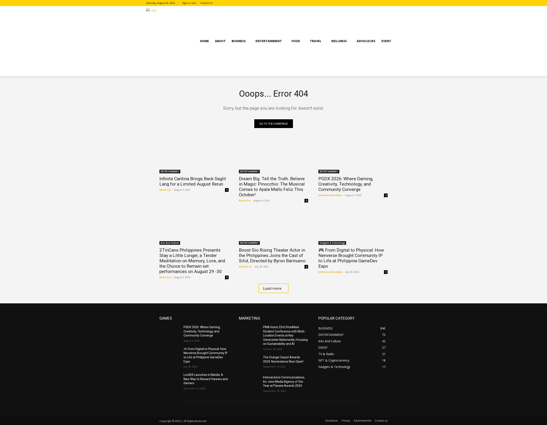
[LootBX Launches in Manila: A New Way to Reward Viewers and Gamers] (169, 380)
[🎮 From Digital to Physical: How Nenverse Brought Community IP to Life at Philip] (353, 227)
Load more (272, 288)
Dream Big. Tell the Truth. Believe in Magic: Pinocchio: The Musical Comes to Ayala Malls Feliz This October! (272, 186)
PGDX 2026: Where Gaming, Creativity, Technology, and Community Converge (345, 184)
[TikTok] (398, 3)
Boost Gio (165, 189)
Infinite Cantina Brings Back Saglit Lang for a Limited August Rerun (192, 181)
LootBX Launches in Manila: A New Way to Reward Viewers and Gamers (206, 379)
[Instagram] (392, 3)
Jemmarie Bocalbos (330, 195)
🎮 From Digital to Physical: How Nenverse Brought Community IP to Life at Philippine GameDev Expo (351, 258)
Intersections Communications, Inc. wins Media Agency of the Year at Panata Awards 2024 (284, 381)
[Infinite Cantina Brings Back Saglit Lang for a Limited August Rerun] (194, 156)
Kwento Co (245, 266)
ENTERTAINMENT (170, 171)
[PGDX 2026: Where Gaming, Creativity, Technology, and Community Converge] (353, 156)
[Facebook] (386, 3)
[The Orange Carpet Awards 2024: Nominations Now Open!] (249, 362)
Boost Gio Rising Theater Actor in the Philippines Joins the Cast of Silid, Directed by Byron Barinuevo (272, 255)
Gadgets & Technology (332, 242)
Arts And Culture (170, 242)
